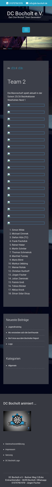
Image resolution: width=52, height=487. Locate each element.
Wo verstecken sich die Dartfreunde (23, 332)
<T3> (20, 68)
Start (4, 48)
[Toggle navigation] (26, 30)
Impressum (10, 449)
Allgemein (12, 365)
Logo (10, 344)
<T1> (13, 68)
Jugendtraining (14, 327)
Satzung (9, 455)
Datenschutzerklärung (15, 444)
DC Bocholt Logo (12, 460)
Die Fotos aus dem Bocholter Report (23, 338)
